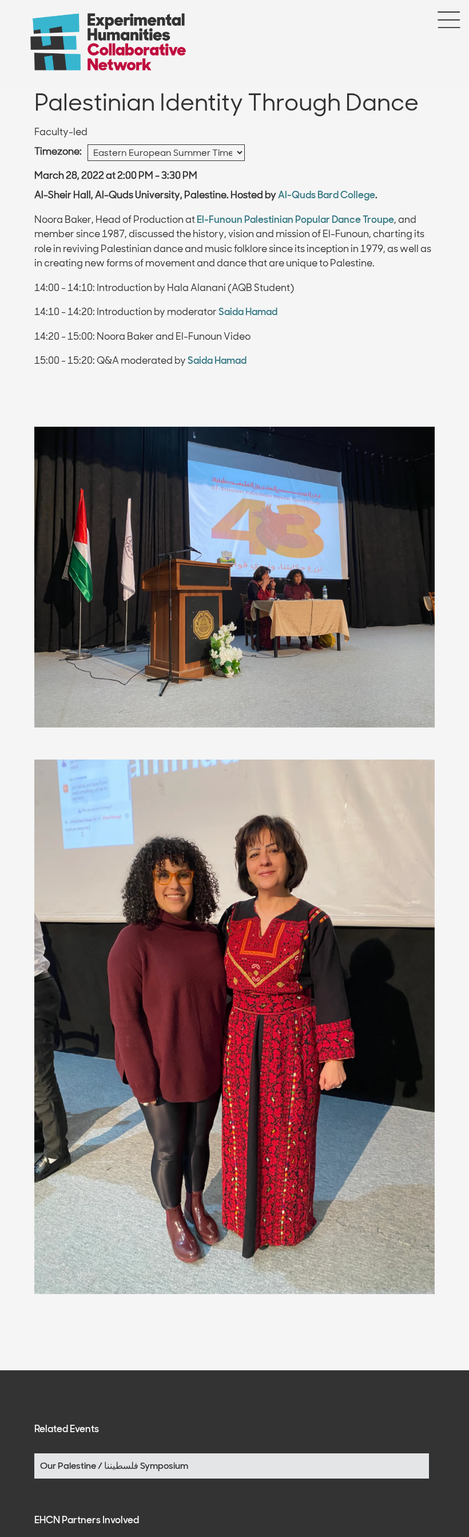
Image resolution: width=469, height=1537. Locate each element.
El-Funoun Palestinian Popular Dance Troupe (295, 219)
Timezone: (58, 151)
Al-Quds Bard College (326, 194)
